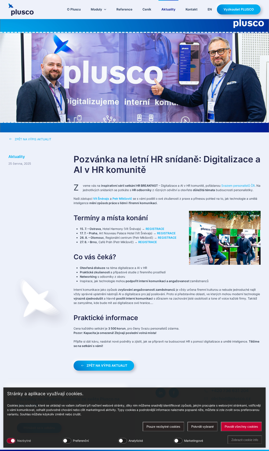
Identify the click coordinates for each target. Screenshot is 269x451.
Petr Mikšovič (122, 198)
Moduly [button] (96, 9)
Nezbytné (24, 440)
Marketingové (193, 440)
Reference (124, 9)
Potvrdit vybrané (202, 426)
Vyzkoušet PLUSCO (239, 9)
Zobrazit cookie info (244, 440)
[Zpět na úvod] (21, 9)
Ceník (146, 9)
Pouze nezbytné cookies (163, 426)
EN (210, 9)
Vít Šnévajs (101, 198)
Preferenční (81, 440)
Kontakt (192, 9)
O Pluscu (74, 9)
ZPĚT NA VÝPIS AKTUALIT (33, 139)
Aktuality (168, 9)
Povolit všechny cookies (241, 426)
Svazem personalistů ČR (238, 185)
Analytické (136, 440)
